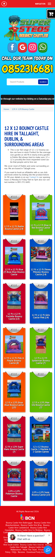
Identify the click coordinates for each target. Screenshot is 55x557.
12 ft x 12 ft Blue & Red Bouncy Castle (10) (41, 227)
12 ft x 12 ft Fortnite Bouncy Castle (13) (14, 316)
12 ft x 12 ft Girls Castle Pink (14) (41, 316)
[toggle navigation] (49, 3)
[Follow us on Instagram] (32, 47)
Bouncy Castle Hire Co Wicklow (29, 530)
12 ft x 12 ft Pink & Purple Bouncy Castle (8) (14, 360)
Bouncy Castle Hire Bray (31, 525)
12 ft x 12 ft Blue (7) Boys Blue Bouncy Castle (14, 272)
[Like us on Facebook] (12, 47)
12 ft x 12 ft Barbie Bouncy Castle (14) (14, 227)
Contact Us (34, 177)
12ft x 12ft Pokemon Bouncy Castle (14, 493)
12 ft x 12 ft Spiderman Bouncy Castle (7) (41, 360)
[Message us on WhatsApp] (43, 47)
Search (43, 81)
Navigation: (40, 3)
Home (6, 109)
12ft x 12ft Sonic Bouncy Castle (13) (41, 493)
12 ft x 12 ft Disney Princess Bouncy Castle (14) (41, 272)
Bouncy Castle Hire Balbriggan (19, 522)
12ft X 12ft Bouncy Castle (23, 109)
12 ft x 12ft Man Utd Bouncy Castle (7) (41, 405)
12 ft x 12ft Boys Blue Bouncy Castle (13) (14, 405)
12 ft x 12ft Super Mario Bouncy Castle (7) (14, 449)
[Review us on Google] (22, 47)
